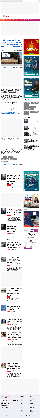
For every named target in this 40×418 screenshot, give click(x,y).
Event (21, 408)
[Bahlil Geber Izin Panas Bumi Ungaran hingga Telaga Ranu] (3, 308)
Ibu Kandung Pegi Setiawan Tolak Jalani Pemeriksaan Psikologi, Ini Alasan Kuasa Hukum (10, 113)
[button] (31, 20)
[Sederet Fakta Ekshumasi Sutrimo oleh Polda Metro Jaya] (3, 321)
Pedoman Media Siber (10, 415)
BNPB (37, 102)
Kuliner (31, 400)
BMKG (33, 102)
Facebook (10, 157)
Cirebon (8, 249)
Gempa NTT (26, 104)
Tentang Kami (3, 415)
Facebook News (13, 159)
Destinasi (31, 397)
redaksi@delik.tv (4, 405)
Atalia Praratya (27, 102)
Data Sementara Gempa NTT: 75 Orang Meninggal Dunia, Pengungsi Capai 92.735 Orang (33, 127)
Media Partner (18, 415)
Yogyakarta (9, 185)
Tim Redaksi (3, 50)
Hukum (17, 19)
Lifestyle (36, 19)
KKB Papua (26, 109)
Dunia (10, 19)
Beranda (2, 37)
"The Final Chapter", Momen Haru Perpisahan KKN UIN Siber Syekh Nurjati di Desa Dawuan (33, 140)
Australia (5, 157)
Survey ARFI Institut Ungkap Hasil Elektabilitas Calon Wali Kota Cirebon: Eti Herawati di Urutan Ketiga (10, 116)
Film (21, 410)
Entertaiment (30, 19)
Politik (13, 19)
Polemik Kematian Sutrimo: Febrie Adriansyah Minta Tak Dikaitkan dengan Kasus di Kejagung (14, 367)
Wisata (31, 403)
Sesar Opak (26, 111)
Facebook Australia (4, 159)
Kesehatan (32, 399)
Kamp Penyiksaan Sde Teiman (29, 107)
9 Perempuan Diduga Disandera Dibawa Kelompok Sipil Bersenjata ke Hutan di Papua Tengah (33, 134)
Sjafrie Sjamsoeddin (34, 111)
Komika (31, 109)
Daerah (6, 19)
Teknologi (6, 37)
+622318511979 (4, 407)
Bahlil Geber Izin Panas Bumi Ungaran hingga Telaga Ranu (13, 307)
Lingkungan (32, 411)
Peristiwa (8, 215)
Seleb (21, 407)
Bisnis (8, 311)
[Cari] (38, 1)
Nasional (2, 19)
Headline (8, 371)
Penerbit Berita (4, 161)
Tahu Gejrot (26, 113)
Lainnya (31, 406)
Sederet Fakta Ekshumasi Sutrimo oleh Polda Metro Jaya (14, 321)
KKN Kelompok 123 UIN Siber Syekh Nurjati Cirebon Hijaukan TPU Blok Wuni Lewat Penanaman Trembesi (33, 147)
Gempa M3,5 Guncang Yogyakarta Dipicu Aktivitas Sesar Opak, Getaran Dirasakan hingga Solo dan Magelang (33, 121)
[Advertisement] (20, 9)
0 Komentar (4, 67)
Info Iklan (23, 415)
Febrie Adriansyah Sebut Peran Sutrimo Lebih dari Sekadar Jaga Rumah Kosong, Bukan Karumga (14, 335)
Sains (31, 410)
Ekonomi (21, 19)
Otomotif (31, 404)
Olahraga (25, 19)
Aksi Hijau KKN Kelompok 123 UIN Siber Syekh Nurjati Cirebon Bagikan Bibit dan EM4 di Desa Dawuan (14, 292)
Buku (31, 396)
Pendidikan (32, 407)
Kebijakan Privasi (28, 415)
